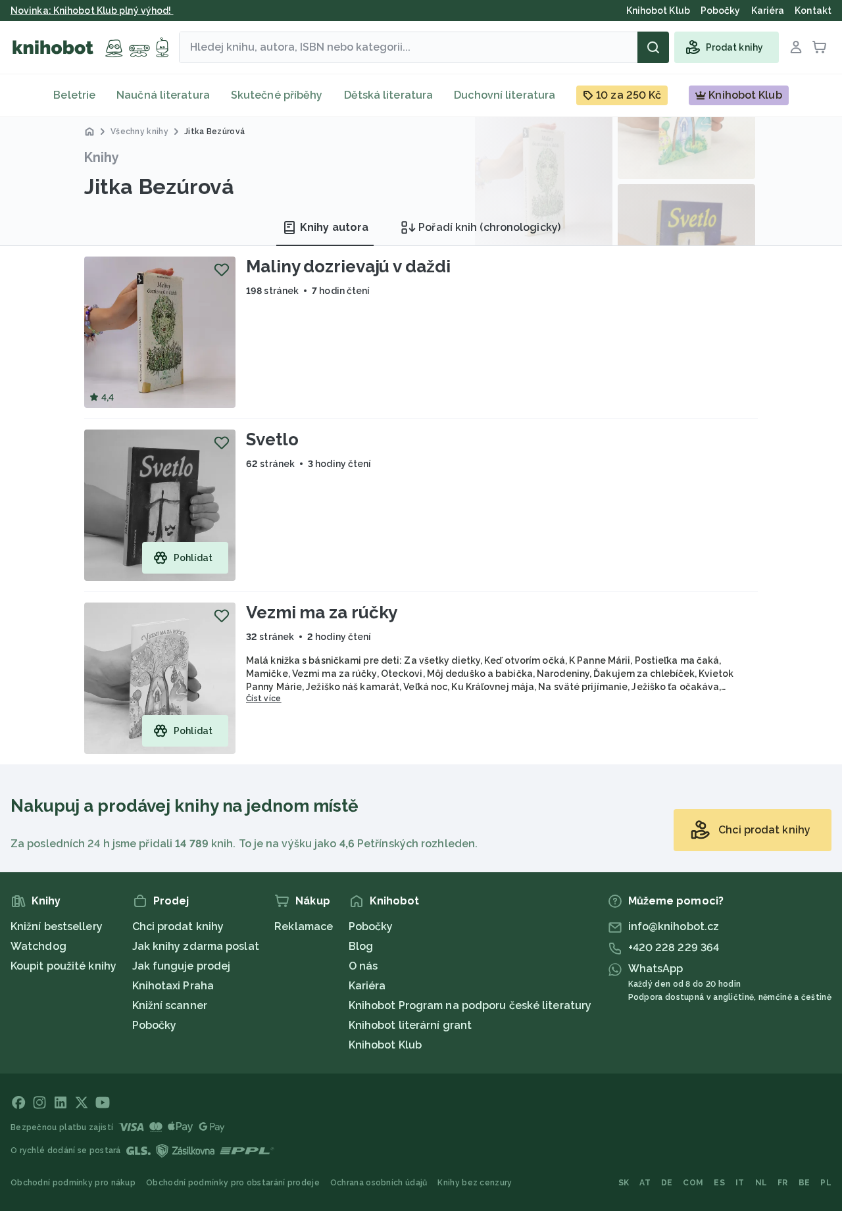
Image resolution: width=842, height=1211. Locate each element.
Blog (361, 946)
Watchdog (38, 946)
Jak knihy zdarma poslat (195, 946)
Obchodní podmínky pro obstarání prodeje (233, 1182)
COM (693, 1182)
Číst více (264, 698)
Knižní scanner (169, 1005)
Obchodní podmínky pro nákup (73, 1182)
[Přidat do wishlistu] (222, 270)
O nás (363, 966)
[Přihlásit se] (796, 47)
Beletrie (74, 95)
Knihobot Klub (385, 1045)
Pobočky (154, 1025)
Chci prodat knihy (178, 926)
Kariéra (367, 985)
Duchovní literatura (504, 95)
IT (740, 1182)
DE (667, 1182)
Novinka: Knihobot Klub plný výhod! (92, 10)
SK (624, 1182)
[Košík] (819, 47)
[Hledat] (653, 47)
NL (761, 1182)
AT (645, 1182)
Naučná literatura (163, 95)
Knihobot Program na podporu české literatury (470, 1005)
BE (804, 1182)
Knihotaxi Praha (173, 985)
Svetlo (272, 439)
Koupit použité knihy (63, 966)
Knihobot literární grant (410, 1025)
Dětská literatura (388, 95)
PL (825, 1182)
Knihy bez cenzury (474, 1182)
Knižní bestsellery (57, 926)
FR (783, 1182)
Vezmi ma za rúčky (321, 612)
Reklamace (303, 926)
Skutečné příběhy (277, 95)
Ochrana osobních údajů (379, 1182)
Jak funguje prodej (181, 966)
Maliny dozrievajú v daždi (348, 266)
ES (719, 1182)
